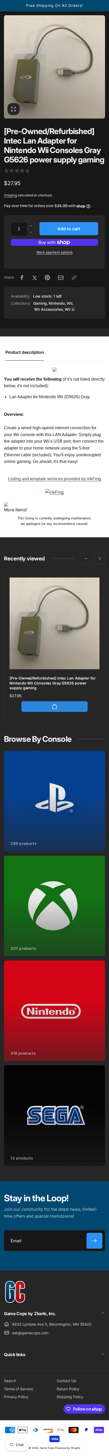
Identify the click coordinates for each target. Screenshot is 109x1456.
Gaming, (40, 303)
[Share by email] (60, 277)
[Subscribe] (94, 1241)
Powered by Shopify (67, 1447)
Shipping (10, 195)
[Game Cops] (15, 1301)
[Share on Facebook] (22, 277)
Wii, (70, 303)
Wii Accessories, (49, 309)
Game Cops (47, 1447)
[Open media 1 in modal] (54, 67)
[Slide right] (99, 558)
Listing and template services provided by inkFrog (54, 479)
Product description (24, 352)
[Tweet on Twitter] (34, 277)
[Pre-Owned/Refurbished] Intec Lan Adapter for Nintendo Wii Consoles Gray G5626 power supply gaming (53, 683)
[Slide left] (85, 558)
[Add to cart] (54, 706)
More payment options (55, 252)
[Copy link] (74, 277)
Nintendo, (57, 303)
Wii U (69, 309)
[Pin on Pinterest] (47, 277)
